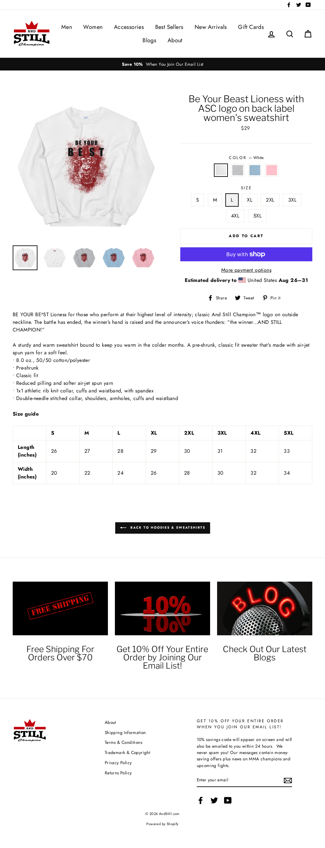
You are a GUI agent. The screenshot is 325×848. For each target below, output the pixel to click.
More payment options (246, 270)
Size (246, 188)
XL (249, 200)
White (221, 170)
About (175, 40)
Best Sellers (169, 27)
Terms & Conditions (123, 742)
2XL (270, 200)
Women (93, 27)
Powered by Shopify (162, 823)
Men (66, 27)
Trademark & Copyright (127, 752)
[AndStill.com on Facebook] (200, 800)
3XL (292, 200)
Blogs (149, 40)
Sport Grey (237, 170)
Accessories (129, 27)
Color (246, 158)
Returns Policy (118, 773)
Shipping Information (125, 732)
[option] (162, 64)
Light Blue (255, 170)
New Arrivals (211, 27)
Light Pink (271, 170)
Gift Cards (251, 27)
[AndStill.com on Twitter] (214, 800)
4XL (235, 215)
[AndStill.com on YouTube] (228, 800)
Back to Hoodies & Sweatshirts (167, 527)
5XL (257, 215)
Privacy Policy (118, 762)
